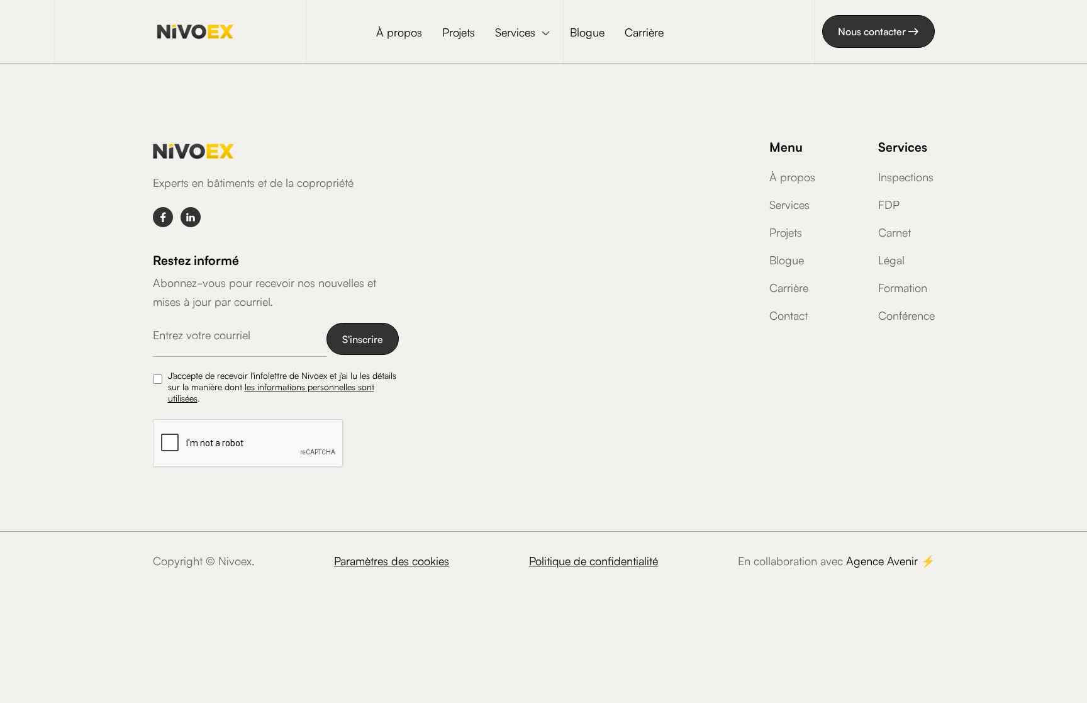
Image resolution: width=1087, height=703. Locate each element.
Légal (891, 259)
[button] (522, 33)
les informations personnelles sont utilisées (271, 392)
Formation (902, 287)
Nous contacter (878, 31)
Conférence (906, 314)
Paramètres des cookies (391, 560)
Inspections (906, 176)
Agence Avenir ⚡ (890, 560)
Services (789, 204)
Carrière (644, 31)
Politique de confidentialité (593, 560)
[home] (195, 31)
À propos (399, 31)
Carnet (894, 231)
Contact (788, 314)
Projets (458, 31)
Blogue (587, 31)
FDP (889, 204)
